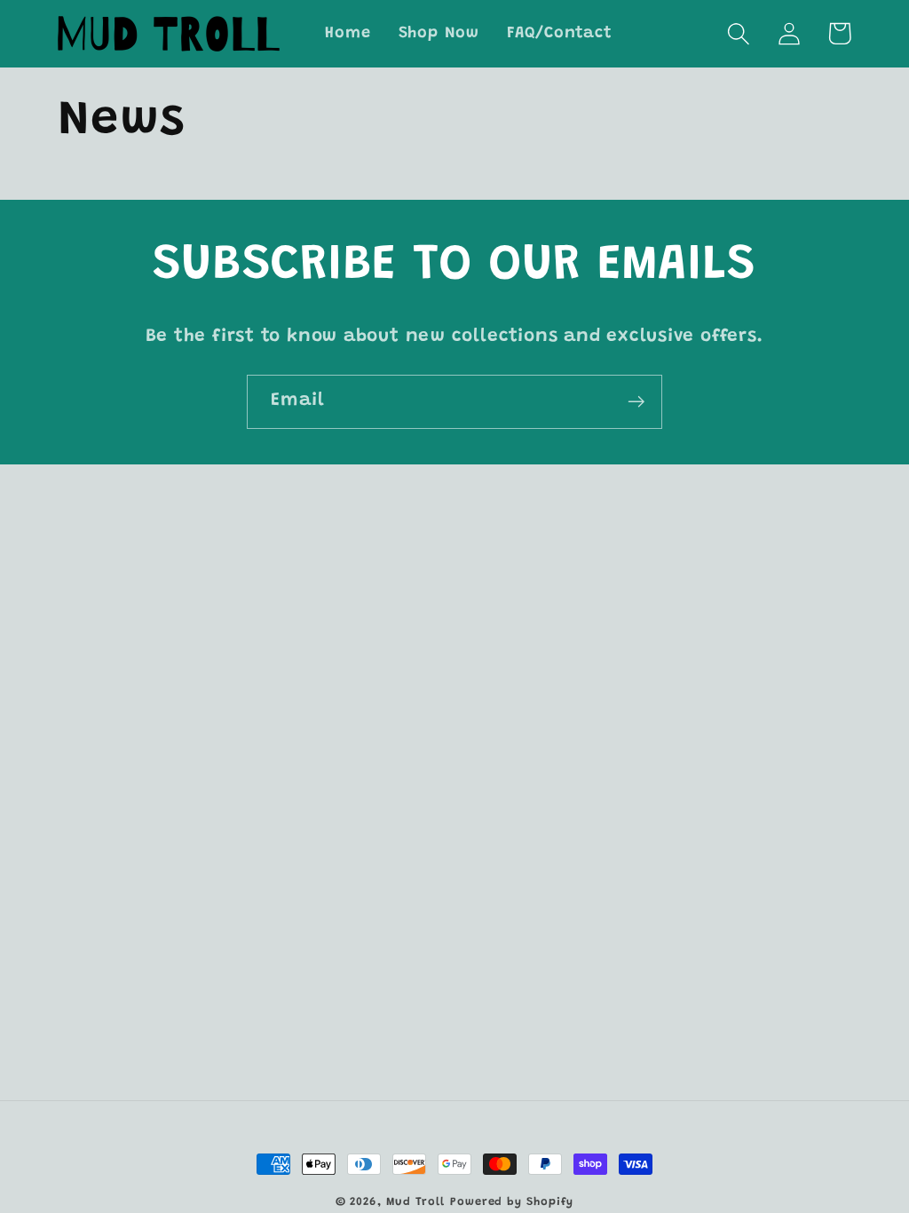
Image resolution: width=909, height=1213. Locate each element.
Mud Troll (415, 1202)
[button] (738, 33)
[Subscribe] (636, 402)
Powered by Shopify (511, 1202)
